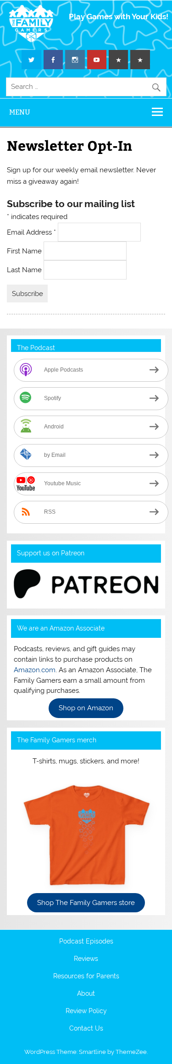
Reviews (86, 959)
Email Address (31, 232)
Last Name (25, 270)
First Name (25, 251)
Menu (19, 112)
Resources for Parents (86, 976)
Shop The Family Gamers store (86, 903)
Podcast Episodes (86, 941)
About (86, 994)
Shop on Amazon (86, 708)
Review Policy (86, 1011)
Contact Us (86, 1029)
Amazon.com (34, 670)
